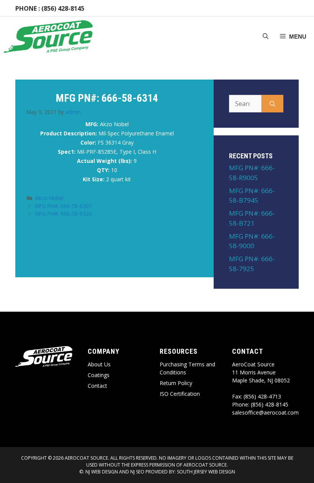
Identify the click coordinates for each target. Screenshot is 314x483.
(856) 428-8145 (62, 8)
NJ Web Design (101, 471)
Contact (97, 385)
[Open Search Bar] (265, 36)
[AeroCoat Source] (48, 36)
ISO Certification (180, 393)
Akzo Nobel (49, 198)
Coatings (99, 375)
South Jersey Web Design (206, 471)
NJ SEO (137, 471)
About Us (99, 364)
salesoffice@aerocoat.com (265, 412)
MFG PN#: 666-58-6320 (63, 213)
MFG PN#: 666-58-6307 (63, 206)
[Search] (272, 103)
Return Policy (176, 383)
